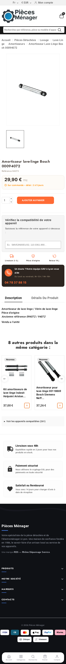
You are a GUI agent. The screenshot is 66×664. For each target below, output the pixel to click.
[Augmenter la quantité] (11, 198)
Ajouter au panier (33, 200)
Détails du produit (44, 298)
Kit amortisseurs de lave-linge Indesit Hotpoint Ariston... (15, 393)
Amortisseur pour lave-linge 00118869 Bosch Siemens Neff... (48, 393)
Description (13, 298)
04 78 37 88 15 (16, 282)
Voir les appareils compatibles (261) (25, 421)
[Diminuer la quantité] (11, 202)
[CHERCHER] (59, 30)
